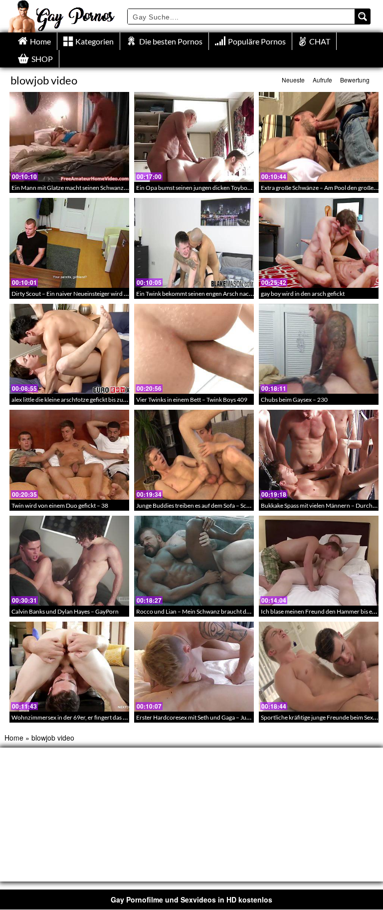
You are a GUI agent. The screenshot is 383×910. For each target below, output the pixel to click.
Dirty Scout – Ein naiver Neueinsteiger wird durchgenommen (90, 293)
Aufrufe (322, 79)
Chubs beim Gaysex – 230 (294, 399)
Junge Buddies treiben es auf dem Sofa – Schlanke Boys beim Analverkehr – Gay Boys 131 (251, 505)
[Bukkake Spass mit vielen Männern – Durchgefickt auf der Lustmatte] (319, 455)
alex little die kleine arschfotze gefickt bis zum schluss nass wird (92, 399)
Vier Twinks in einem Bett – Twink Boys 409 (191, 399)
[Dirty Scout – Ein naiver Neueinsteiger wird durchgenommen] (69, 243)
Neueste (293, 79)
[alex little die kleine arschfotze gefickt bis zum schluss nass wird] (69, 349)
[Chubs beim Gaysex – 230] (319, 349)
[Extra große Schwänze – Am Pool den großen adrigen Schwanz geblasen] (319, 137)
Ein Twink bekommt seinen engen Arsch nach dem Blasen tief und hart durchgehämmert (249, 293)
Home (13, 738)
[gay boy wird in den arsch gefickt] (319, 243)
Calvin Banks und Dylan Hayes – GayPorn (65, 611)
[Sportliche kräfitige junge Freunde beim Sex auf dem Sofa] (319, 667)
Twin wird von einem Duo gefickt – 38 (59, 505)
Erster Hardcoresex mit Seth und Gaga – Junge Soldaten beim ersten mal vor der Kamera (249, 717)
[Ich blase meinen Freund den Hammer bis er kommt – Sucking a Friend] (319, 561)
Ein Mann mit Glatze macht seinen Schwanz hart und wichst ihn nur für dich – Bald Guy (123, 187)
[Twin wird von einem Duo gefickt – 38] (69, 455)
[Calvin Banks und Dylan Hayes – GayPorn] (69, 561)
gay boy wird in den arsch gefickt (303, 293)
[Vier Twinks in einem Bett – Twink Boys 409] (194, 349)
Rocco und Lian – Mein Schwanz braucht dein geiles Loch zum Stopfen (227, 611)
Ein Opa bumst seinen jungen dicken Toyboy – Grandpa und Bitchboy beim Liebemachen (251, 187)
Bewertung (355, 79)
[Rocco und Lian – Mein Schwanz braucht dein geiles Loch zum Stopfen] (194, 561)
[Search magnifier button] (363, 16)
